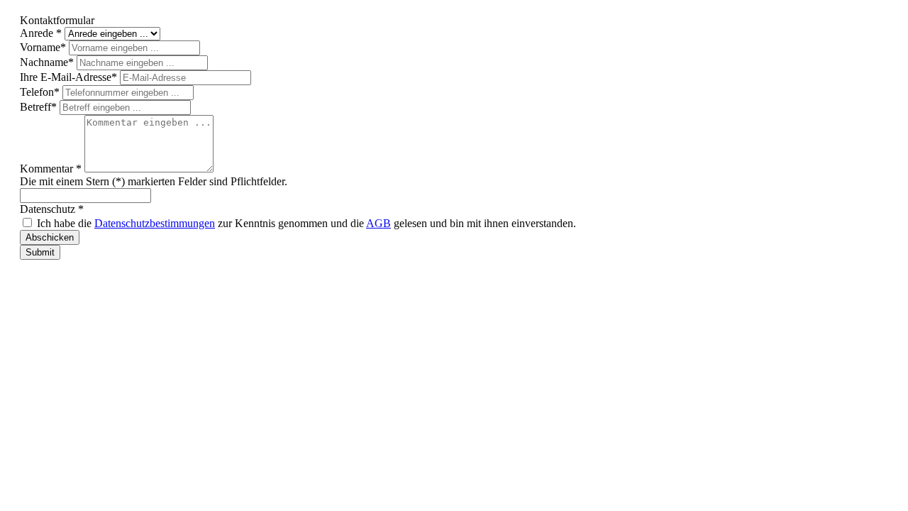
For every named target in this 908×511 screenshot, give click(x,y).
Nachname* (48, 62)
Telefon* (41, 92)
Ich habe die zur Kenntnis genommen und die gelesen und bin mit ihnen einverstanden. (306, 223)
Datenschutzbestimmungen (154, 223)
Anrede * (42, 33)
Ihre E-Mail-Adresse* (70, 77)
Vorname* (44, 47)
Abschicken (50, 237)
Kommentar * (52, 169)
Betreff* (40, 107)
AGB (378, 223)
